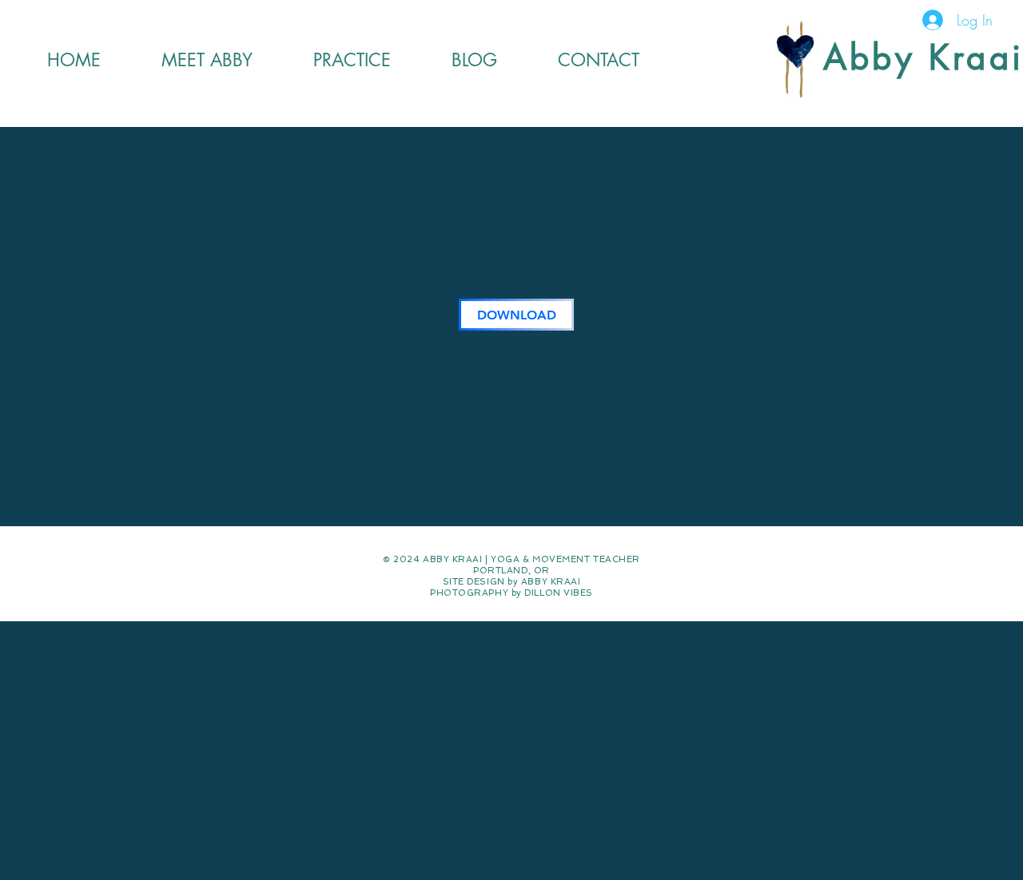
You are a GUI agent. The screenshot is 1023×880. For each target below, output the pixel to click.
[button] (352, 60)
